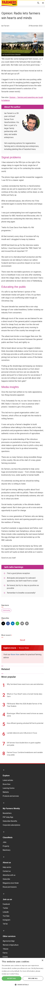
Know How (15, 654)
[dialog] (22, 973)
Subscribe (6, 879)
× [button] (42, 960)
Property (6, 846)
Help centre (7, 867)
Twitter (5, 908)
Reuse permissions (10, 887)
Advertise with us (9, 875)
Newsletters (7, 813)
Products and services (11, 796)
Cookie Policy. (14, 974)
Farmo (5, 953)
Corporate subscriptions (11, 825)
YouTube (6, 916)
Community (6, 610)
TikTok (5, 924)
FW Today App (8, 817)
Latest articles (8, 780)
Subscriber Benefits (10, 821)
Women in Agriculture (10, 945)
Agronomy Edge (9, 941)
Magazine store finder (11, 883)
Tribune (5, 949)
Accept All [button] (11, 978)
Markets (6, 792)
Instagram (6, 920)
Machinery (6, 850)
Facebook (6, 904)
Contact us (7, 871)
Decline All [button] (33, 978)
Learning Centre (8, 788)
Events (5, 957)
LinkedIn (6, 912)
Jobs (4, 842)
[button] (22, 984)
